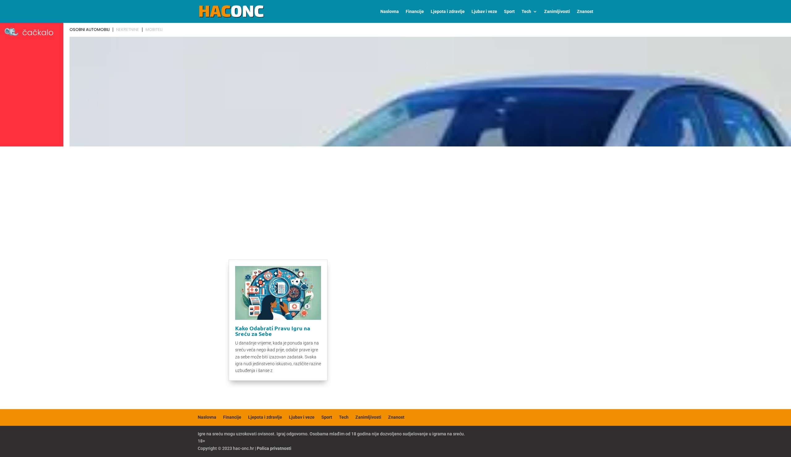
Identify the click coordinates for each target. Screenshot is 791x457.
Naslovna (389, 11)
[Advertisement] (395, 195)
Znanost (585, 11)
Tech (526, 11)
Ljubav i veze (484, 11)
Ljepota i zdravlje (448, 11)
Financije (415, 11)
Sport (509, 11)
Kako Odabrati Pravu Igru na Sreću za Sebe (272, 330)
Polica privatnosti (274, 448)
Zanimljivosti (557, 11)
